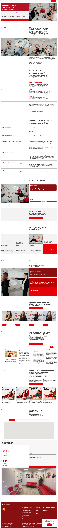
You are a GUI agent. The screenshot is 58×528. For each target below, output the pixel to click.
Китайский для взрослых (26, 516)
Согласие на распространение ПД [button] (7, 526)
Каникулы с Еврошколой (26, 520)
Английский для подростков (27, 508)
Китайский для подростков (27, 515)
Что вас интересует (32, 455)
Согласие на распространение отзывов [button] (28, 526)
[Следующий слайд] (53, 347)
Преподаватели (39, 508)
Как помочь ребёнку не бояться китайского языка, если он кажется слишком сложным (35, 402)
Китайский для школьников (27, 513)
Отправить (42, 466)
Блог (37, 513)
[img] (5, 461)
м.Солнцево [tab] (32, 419)
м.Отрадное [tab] (19, 419)
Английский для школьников (27, 507)
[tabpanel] (29, 431)
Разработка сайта (5, 520)
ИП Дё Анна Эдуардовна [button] (47, 505)
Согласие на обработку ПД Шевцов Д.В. (28, 524)
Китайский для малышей (26, 512)
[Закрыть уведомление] (56, 519)
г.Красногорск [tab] (46, 419)
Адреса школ (45, 510)
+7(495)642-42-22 (6, 451)
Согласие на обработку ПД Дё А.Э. (7, 524)
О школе (37, 505)
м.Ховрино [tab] (39, 419)
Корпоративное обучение (26, 518)
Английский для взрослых (26, 510)
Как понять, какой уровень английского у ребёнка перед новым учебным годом (22, 402)
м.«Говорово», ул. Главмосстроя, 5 (9, 448)
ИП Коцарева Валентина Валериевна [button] (49, 507)
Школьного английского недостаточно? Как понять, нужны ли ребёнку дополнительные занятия (8, 402)
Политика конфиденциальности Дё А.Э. (7, 523)
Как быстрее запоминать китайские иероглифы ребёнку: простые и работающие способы (48, 402)
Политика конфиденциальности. (50, 523)
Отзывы (37, 511)
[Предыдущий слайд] (51, 347)
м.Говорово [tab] (12, 419)
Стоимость (38, 507)
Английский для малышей (26, 505)
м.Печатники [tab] (26, 419)
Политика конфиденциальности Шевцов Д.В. (28, 523)
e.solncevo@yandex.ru (6, 453)
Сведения (38, 510)
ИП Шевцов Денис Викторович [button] (48, 508)
